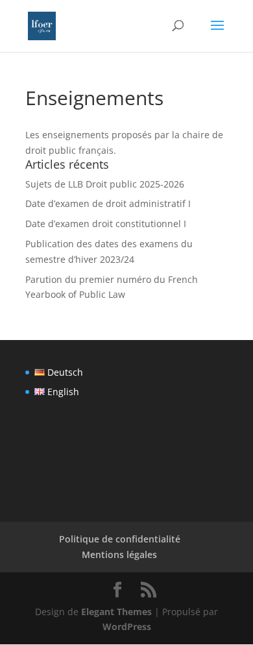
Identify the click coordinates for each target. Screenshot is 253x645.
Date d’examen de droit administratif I (108, 203)
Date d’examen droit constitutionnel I (105, 223)
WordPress (126, 626)
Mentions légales (119, 554)
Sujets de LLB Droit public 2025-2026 (104, 184)
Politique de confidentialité (119, 539)
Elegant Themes (116, 611)
